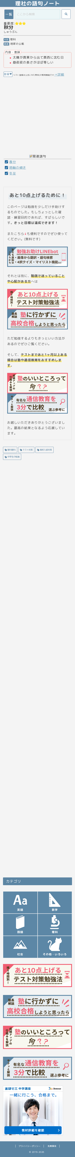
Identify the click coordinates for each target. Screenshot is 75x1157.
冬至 (12, 173)
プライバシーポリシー (30, 1146)
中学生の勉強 (13, 456)
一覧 (8, 14)
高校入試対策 (45, 449)
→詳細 (59, 74)
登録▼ (8, 74)
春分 (12, 162)
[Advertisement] (37, 114)
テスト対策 (27, 449)
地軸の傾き (17, 167)
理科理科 (11, 449)
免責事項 (52, 1146)
